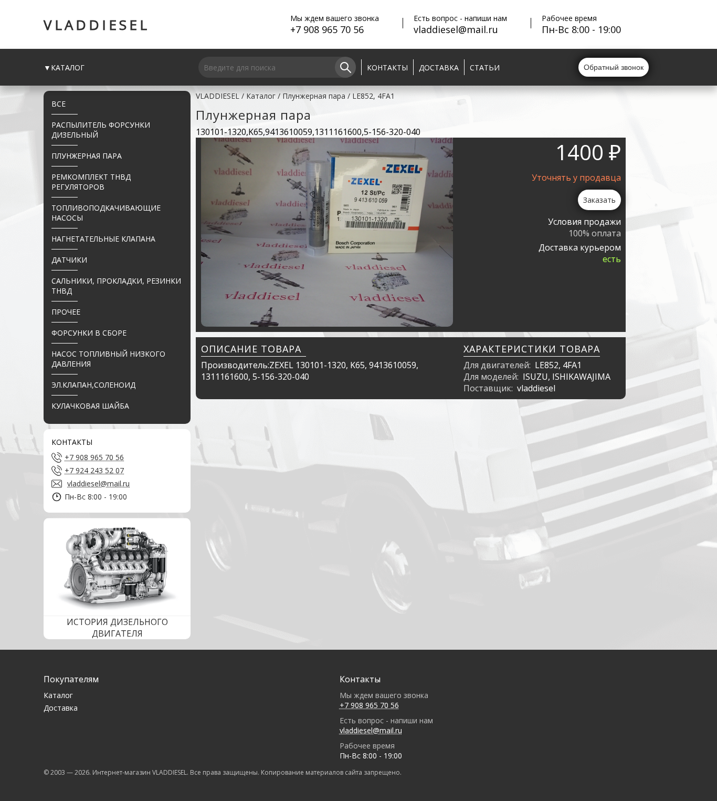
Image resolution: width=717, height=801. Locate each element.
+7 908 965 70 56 (327, 29)
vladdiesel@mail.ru (456, 29)
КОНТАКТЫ (387, 67)
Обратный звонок (614, 67)
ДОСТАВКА (439, 67)
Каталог (261, 96)
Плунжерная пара (313, 96)
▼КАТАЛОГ (64, 67)
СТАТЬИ (485, 67)
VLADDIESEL (97, 24)
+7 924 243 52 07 (94, 470)
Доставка (61, 708)
